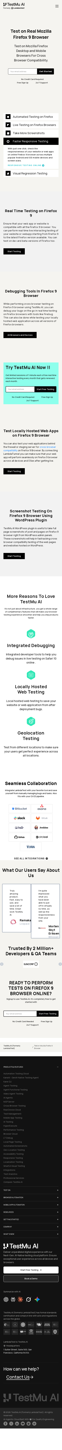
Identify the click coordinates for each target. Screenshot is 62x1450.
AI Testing (8, 1121)
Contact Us (18, 1377)
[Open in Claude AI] (20, 1299)
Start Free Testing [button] (45, 389)
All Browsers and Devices (20, 335)
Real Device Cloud (12, 1109)
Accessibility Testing (13, 1154)
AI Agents (8, 1097)
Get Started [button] (45, 71)
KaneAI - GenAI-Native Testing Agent (21, 1077)
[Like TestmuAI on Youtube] (23, 1424)
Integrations (9, 1170)
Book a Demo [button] (31, 1278)
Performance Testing (13, 1129)
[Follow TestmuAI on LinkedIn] (17, 1424)
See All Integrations (29, 858)
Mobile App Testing (12, 1117)
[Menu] (57, 6)
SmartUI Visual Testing (14, 1166)
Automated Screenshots (15, 1145)
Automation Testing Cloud (16, 1073)
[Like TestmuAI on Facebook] (5, 1424)
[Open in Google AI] (37, 1299)
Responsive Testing (13, 1158)
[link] (14, 6)
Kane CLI (7, 1081)
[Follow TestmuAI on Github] (29, 1424)
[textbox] (22, 71)
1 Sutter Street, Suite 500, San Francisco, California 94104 (17, 1351)
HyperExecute (10, 1125)
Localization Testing (13, 1162)
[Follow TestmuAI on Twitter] (11, 1424)
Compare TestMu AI (12, 1182)
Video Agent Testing (13, 1093)
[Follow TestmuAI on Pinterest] (34, 1424)
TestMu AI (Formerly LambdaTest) (11, 1047)
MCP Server (8, 1101)
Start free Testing (29, 1269)
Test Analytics (10, 1174)
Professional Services (13, 1178)
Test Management (12, 1113)
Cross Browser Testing (14, 1105)
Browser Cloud (10, 1133)
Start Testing (14, 251)
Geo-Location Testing (14, 1149)
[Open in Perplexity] (13, 1299)
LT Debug (8, 1137)
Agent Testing (10, 1085)
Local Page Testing (12, 1141)
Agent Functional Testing (15, 1089)
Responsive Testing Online (25, 165)
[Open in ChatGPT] (6, 1299)
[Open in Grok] (28, 1299)
